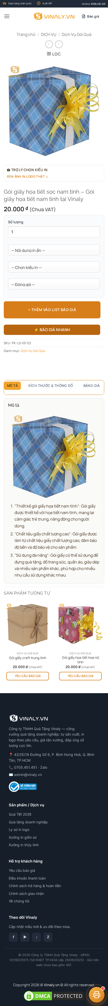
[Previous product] (59, 44)
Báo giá (93, 16)
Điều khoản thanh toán (27, 878)
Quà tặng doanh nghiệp (28, 822)
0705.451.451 (98, 4)
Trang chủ (26, 34)
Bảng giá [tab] (91, 385)
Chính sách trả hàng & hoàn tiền (35, 886)
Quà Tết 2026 (20, 814)
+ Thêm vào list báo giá (52, 309)
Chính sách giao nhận (26, 893)
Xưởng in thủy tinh (24, 845)
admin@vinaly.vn (28, 774)
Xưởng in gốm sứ (23, 837)
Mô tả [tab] (12, 385)
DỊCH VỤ (48, 34)
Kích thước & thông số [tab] (50, 385)
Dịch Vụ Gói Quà (76, 34)
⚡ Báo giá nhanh (52, 329)
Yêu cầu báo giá (28, 676)
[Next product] (49, 44)
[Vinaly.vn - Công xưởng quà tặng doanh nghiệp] (54, 16)
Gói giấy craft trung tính (27, 658)
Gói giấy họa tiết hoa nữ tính (80, 660)
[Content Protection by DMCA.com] (54, 995)
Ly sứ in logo (19, 829)
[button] (7, 16)
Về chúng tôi (19, 901)
